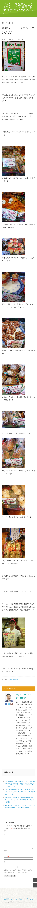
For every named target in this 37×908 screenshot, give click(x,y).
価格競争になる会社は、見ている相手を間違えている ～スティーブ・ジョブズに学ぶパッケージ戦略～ (20, 799)
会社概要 (6, 899)
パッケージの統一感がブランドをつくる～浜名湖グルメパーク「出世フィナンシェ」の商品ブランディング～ (20, 791)
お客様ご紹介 (14, 680)
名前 (6, 851)
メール (6, 856)
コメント (7, 835)
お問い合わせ (29, 899)
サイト (6, 862)
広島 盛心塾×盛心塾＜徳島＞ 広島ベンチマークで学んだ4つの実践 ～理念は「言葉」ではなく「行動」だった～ (20, 783)
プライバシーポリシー (17, 899)
